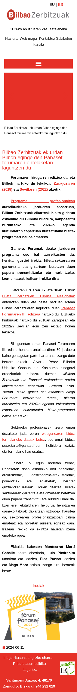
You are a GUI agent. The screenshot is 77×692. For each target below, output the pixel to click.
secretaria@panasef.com (22, 446)
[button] (38, 64)
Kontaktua (47, 38)
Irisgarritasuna (15, 658)
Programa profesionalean (43, 201)
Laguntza (30, 670)
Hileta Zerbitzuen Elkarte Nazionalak (38, 296)
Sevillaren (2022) (34, 189)
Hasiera (11, 38)
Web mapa (28, 38)
